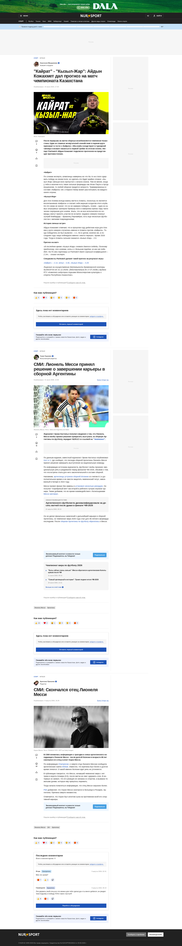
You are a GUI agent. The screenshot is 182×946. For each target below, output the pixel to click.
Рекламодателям (155, 934)
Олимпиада (111, 21)
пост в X (47, 460)
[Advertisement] (91, 41)
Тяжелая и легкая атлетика (80, 21)
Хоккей (66, 21)
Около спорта (122, 21)
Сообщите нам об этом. (76, 283)
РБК (45, 790)
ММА (49, 21)
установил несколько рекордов (89, 486)
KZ (148, 16)
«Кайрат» (48, 263)
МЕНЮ (25, 16)
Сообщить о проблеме (136, 934)
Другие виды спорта (98, 21)
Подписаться (100, 555)
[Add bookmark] (36, 165)
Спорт (21, 21)
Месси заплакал (51, 494)
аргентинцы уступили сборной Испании (71, 477)
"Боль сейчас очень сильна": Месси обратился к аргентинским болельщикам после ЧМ (77, 571)
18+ (48, 827)
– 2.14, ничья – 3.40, (61, 263)
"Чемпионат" (99, 439)
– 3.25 (86, 263)
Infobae (65, 767)
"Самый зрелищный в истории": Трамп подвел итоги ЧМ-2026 (73, 579)
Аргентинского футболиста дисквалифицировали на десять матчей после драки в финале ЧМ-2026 (76, 504)
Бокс (44, 21)
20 (69, 843)
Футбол (30, 21)
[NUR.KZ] (91, 15)
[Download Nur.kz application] (91, 6)
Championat (63, 764)
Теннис (38, 21)
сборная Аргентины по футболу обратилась (79, 521)
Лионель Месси (40, 607)
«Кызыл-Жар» (77, 263)
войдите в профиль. (97, 316)
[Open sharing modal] (36, 158)
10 (39, 623)
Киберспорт (58, 21)
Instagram (99, 337)
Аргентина (51, 607)
